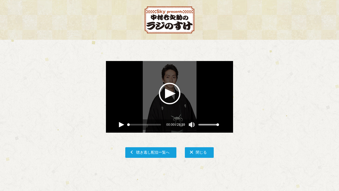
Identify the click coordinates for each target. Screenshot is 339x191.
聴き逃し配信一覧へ (153, 152)
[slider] (128, 124)
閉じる (201, 152)
